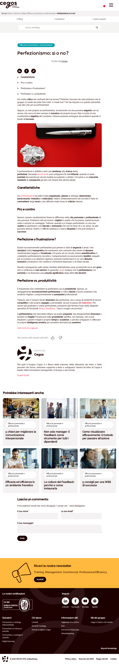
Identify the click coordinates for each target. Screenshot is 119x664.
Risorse (17, 13)
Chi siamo (37, 618)
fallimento (87, 303)
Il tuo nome (27, 511)
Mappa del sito (102, 659)
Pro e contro (26, 83)
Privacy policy (70, 659)
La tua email (71, 511)
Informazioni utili (69, 618)
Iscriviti (40, 579)
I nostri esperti (99, 19)
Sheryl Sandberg (47, 308)
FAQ (63, 626)
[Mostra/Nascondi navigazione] (111, 5)
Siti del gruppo (98, 618)
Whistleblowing (67, 634)
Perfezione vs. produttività (33, 94)
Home (10, 13)
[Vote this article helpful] (53, 338)
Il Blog (20, 19)
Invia (22, 538)
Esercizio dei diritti (86, 659)
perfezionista (27, 196)
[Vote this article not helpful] (60, 338)
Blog (24, 13)
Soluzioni (6, 618)
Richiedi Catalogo (39, 626)
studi (61, 270)
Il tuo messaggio (29, 523)
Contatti (35, 622)
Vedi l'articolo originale (27, 328)
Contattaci (59, 19)
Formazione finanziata (70, 630)
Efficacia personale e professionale (41, 13)
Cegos (64, 61)
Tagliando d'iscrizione (70, 622)
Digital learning (8, 641)
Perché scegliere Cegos (41, 630)
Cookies (113, 659)
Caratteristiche (28, 77)
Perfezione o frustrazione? (33, 88)
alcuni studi (42, 174)
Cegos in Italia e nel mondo (102, 622)
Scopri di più (23, 375)
